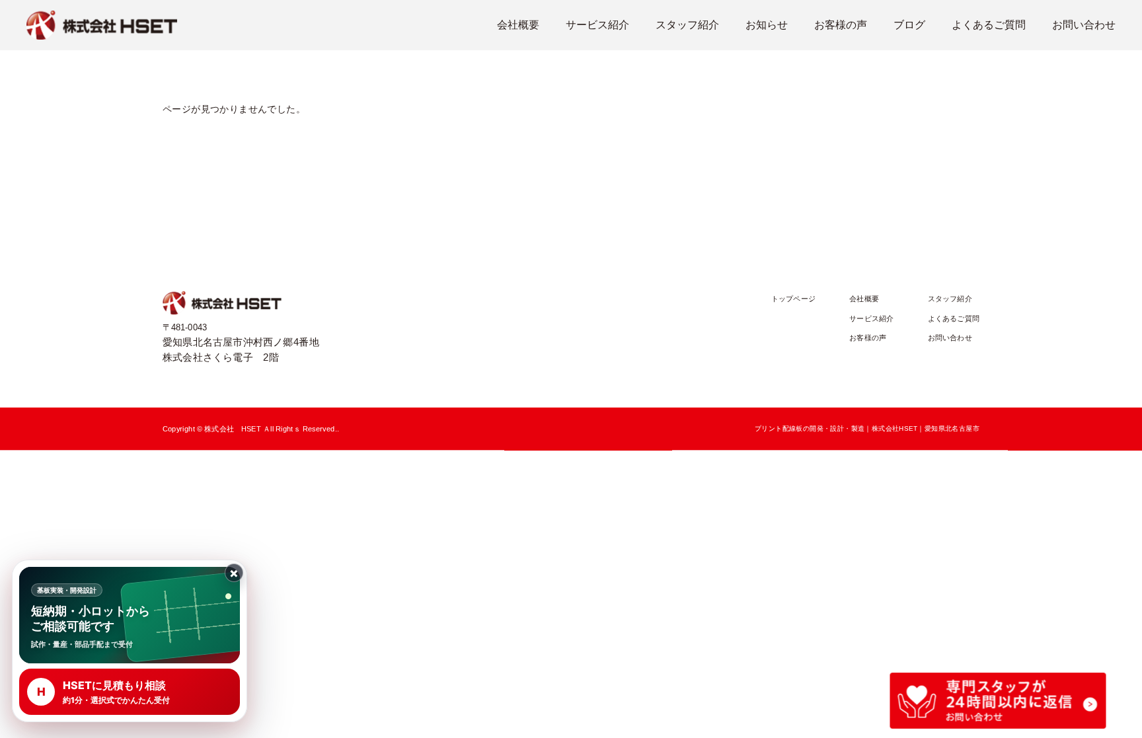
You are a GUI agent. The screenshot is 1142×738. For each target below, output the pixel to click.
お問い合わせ (1084, 25)
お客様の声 (840, 25)
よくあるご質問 (989, 25)
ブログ (909, 25)
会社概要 (518, 25)
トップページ (793, 299)
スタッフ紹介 (687, 25)
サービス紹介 (597, 25)
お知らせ (766, 25)
